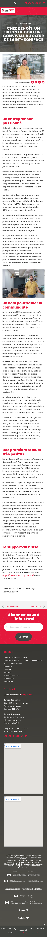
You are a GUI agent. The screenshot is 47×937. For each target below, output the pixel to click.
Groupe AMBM (27, 694)
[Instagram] (40, 3)
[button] (3, 3)
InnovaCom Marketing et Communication (26, 933)
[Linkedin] (44, 3)
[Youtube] (37, 3)
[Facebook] (26, 3)
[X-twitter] (33, 3)
